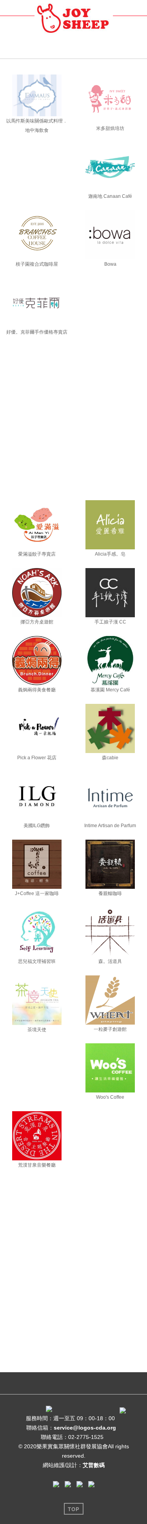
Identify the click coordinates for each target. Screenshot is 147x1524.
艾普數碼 (94, 1465)
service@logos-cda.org (85, 1428)
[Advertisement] (73, 423)
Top (74, 1509)
